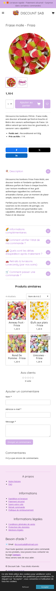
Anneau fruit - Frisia (17, 324)
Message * (11, 421)
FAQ (10, 484)
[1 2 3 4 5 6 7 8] (10, 104)
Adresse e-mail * (13, 409)
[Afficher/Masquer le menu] (3, 13)
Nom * (9, 396)
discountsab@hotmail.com (26, 544)
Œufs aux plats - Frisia (39, 324)
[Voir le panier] (53, 13)
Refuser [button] (25, 587)
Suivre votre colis (15, 504)
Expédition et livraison (18, 498)
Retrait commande (16, 507)
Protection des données (18, 527)
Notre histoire (14, 481)
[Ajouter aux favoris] (47, 104)
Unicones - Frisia (39, 357)
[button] (11, 82)
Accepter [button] (45, 587)
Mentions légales (15, 530)
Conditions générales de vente (21, 524)
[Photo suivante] (46, 54)
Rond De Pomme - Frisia (17, 357)
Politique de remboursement (21, 510)
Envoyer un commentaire (19, 442)
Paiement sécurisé (16, 501)
